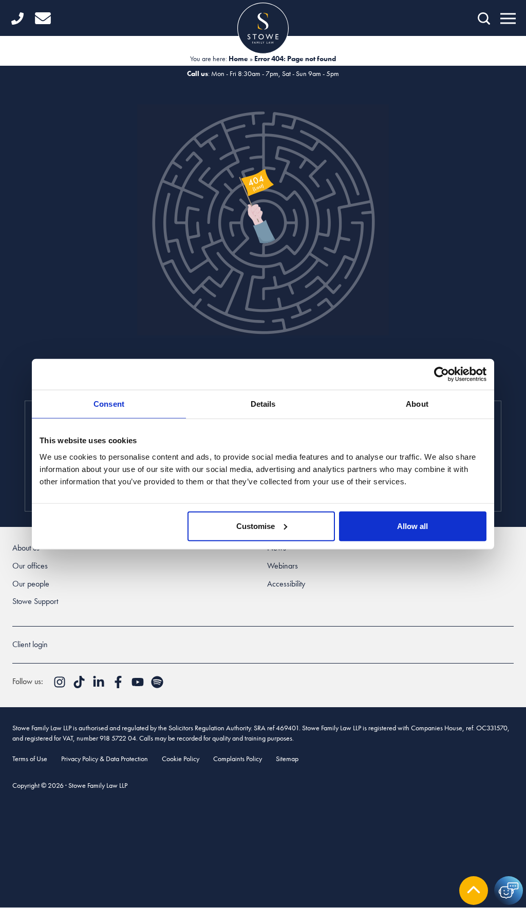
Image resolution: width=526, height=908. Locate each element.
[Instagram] (60, 685)
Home (238, 58)
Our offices (30, 565)
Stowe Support (35, 601)
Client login (30, 644)
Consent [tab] (108, 404)
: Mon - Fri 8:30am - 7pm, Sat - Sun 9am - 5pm (263, 73)
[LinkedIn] (99, 685)
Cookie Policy (180, 758)
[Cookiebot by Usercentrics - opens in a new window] (441, 374)
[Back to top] (473, 890)
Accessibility (286, 583)
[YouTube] (139, 685)
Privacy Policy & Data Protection (104, 758)
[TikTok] (80, 685)
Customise (255, 525)
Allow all (412, 525)
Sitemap (287, 758)
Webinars (282, 565)
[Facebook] (119, 685)
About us (26, 547)
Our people (30, 583)
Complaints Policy (237, 758)
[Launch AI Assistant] (508, 890)
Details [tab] (263, 404)
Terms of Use (29, 758)
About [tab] (417, 404)
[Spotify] (157, 685)
